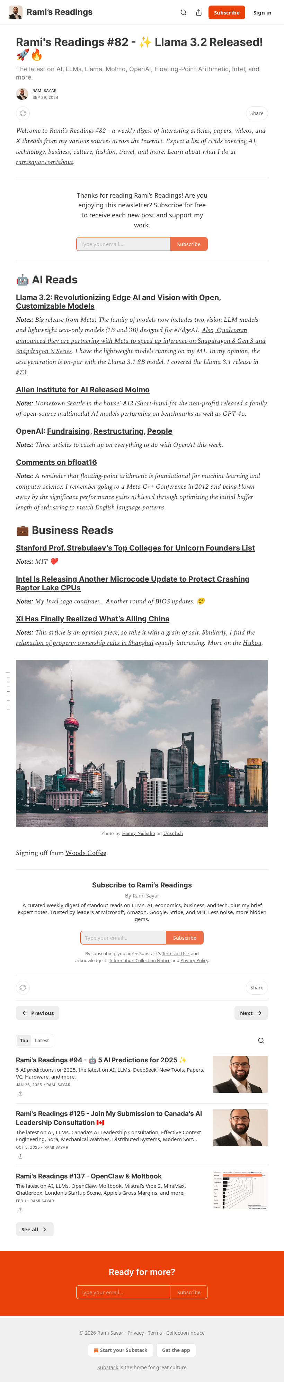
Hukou (252, 643)
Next (246, 1012)
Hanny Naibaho (138, 833)
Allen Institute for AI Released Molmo (83, 389)
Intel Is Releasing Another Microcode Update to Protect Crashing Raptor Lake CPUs (133, 583)
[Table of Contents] (7, 691)
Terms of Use (175, 953)
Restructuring (119, 430)
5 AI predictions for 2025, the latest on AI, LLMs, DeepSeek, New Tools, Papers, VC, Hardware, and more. (110, 1073)
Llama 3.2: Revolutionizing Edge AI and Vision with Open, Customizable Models (118, 301)
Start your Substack (124, 1350)
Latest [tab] (42, 1040)
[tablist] (34, 1040)
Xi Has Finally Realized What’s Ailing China (92, 618)
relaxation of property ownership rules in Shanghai (84, 643)
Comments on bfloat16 (56, 462)
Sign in (263, 12)
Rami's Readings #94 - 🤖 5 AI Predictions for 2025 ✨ (101, 1060)
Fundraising (68, 430)
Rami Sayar (44, 90)
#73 (21, 372)
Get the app (176, 1350)
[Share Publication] (199, 12)
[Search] (183, 12)
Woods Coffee (85, 853)
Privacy (135, 1332)
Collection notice (185, 1332)
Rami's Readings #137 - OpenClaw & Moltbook (89, 1176)
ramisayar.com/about (44, 162)
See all (29, 1229)
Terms (155, 1332)
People (159, 430)
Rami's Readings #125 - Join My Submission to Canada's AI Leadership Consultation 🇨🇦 (109, 1118)
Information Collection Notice (139, 960)
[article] (142, 1077)
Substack (107, 1367)
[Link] (6, 279)
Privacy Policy (194, 960)
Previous (42, 1012)
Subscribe (227, 12)
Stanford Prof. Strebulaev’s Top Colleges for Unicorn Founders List (135, 547)
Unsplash (173, 833)
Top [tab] (24, 1040)
